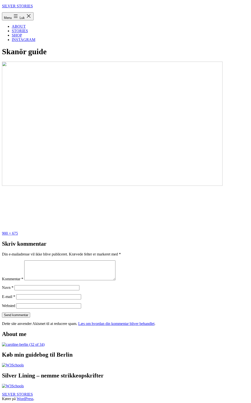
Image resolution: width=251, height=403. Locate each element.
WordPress (25, 399)
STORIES (20, 31)
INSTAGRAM (23, 40)
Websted (8, 306)
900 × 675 (10, 233)
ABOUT (19, 26)
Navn (7, 287)
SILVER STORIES (17, 6)
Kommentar (12, 279)
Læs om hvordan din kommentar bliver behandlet (116, 324)
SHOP (17, 35)
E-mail (8, 297)
